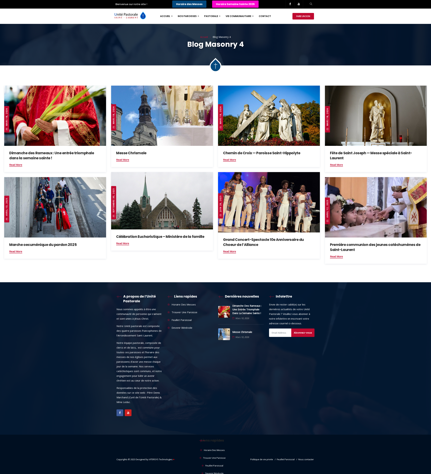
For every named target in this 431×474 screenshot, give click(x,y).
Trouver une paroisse (184, 312)
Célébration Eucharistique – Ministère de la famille (160, 236)
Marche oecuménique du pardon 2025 (43, 244)
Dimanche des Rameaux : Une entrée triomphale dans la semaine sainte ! (51, 155)
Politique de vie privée (261, 459)
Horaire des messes (184, 304)
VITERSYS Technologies (161, 459)
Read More (15, 164)
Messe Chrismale (131, 153)
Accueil (165, 16)
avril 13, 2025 (6, 207)
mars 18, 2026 (6, 117)
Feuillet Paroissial (182, 320)
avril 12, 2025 (327, 209)
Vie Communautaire (238, 16)
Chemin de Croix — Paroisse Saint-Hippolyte (261, 153)
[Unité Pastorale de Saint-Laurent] (130, 16)
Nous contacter (306, 459)
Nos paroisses (187, 16)
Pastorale (211, 16)
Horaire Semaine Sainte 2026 (235, 4)
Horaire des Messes (189, 4)
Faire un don (303, 16)
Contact (265, 16)
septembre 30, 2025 (113, 200)
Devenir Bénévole (182, 327)
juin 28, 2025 (220, 204)
